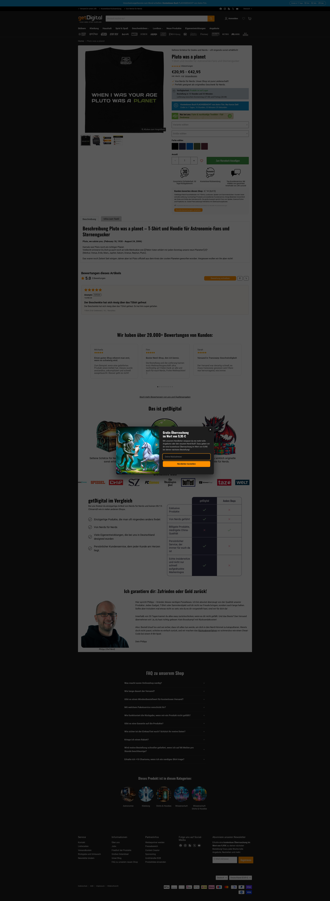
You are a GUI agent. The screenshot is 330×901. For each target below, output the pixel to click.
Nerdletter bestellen (186, 464)
